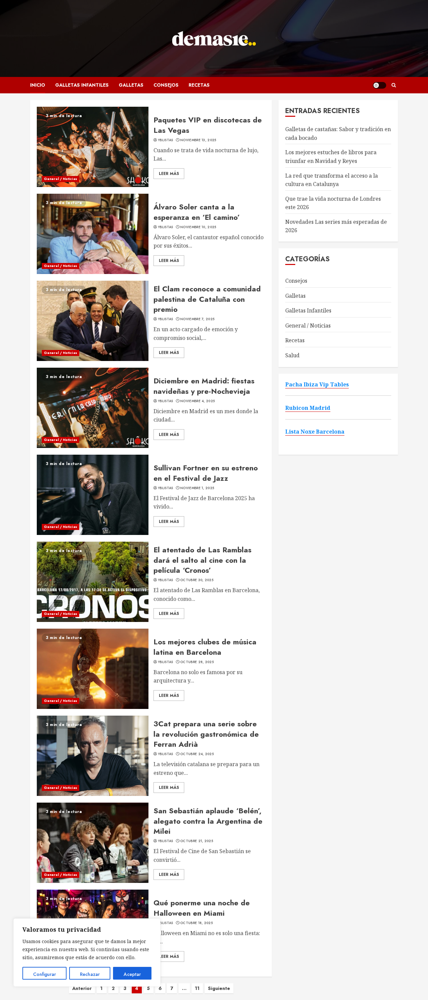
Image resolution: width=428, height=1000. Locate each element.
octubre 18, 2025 (196, 923)
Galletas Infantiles (82, 85)
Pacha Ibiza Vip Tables (317, 384)
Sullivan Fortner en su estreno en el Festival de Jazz (205, 472)
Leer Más (169, 174)
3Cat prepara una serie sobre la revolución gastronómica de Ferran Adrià (206, 734)
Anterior (82, 988)
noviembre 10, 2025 (198, 227)
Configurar (44, 974)
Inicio (37, 85)
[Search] (394, 85)
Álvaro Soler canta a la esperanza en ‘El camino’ (196, 211)
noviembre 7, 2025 (197, 319)
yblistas (165, 140)
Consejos (166, 85)
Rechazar (90, 974)
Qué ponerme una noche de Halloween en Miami (201, 907)
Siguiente (219, 988)
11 (197, 988)
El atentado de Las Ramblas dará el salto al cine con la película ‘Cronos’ (202, 560)
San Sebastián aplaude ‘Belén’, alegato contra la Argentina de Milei (207, 821)
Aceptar (132, 974)
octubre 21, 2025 (196, 841)
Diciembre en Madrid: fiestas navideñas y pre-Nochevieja (203, 385)
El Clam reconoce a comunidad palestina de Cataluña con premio (207, 299)
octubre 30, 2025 (196, 580)
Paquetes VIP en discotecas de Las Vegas (207, 124)
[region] (86, 952)
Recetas (199, 85)
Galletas (131, 85)
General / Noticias (60, 178)
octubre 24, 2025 (197, 754)
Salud (292, 355)
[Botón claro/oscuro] (379, 85)
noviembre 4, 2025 (197, 401)
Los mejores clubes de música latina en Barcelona (204, 646)
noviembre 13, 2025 (198, 140)
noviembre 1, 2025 (197, 488)
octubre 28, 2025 (197, 662)
